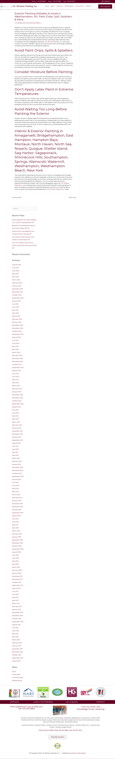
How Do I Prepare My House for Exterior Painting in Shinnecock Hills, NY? (24, 245)
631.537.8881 (57, 1)
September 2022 (18, 404)
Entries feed (16, 674)
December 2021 (17, 431)
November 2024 (17, 328)
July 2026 (15, 268)
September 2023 (18, 367)
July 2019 (15, 519)
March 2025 (16, 316)
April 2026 (15, 277)
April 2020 (15, 491)
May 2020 (15, 488)
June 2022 (15, 413)
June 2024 (15, 343)
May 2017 (15, 597)
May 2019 (15, 525)
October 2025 (16, 295)
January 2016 (16, 646)
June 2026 (15, 271)
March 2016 (16, 640)
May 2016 (15, 634)
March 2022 (16, 422)
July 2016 (15, 628)
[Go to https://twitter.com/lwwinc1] (9, 1)
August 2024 (16, 337)
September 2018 (17, 549)
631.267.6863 (42, 1)
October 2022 (17, 401)
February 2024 (17, 355)
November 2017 (17, 579)
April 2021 (15, 455)
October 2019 (16, 510)
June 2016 (15, 631)
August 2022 (16, 407)
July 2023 (15, 373)
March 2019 (16, 531)
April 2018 (15, 564)
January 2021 (16, 464)
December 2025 (17, 289)
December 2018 (17, 540)
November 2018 (17, 543)
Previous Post (16, 197)
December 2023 (17, 358)
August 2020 (16, 479)
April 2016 (15, 637)
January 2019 (16, 537)
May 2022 (15, 416)
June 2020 (15, 485)
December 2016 (17, 612)
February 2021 (17, 461)
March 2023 (16, 386)
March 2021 (16, 458)
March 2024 (16, 352)
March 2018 (16, 567)
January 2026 (16, 286)
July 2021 (15, 446)
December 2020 (17, 467)
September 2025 (17, 298)
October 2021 (16, 437)
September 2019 (17, 513)
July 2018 (15, 555)
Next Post (73, 197)
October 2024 (17, 331)
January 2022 (16, 428)
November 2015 (17, 652)
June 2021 (15, 449)
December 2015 (17, 649)
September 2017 (17, 585)
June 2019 (15, 522)
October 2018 (16, 546)
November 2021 (17, 434)
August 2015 (16, 661)
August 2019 (16, 516)
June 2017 (15, 594)
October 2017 (16, 582)
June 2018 (15, 558)
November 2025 (17, 292)
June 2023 (15, 376)
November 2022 (17, 398)
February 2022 (17, 425)
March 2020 (16, 494)
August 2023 (16, 370)
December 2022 (17, 395)
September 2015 (17, 658)
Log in (14, 671)
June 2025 (15, 307)
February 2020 (17, 497)
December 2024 (17, 325)
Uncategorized (20, 23)
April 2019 (15, 528)
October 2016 (16, 618)
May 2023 (15, 379)
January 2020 (16, 500)
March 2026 (16, 280)
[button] (105, 6)
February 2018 (17, 570)
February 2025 (17, 319)
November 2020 (17, 470)
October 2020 (17, 473)
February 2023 (17, 389)
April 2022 (15, 419)
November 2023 (17, 361)
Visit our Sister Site (90, 706)
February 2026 (17, 283)
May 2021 (15, 452)
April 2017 (15, 600)
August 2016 (16, 624)
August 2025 (16, 301)
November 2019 (17, 507)
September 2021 (17, 440)
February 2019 (17, 534)
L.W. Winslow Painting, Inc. (53, 42)
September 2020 (18, 476)
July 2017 (15, 591)
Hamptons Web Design (78, 753)
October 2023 (17, 364)
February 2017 (17, 606)
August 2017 (16, 588)
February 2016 (17, 643)
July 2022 (15, 410)
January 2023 (16, 392)
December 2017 (17, 576)
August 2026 (16, 265)
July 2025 (15, 304)
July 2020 (15, 482)
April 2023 (15, 382)
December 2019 (17, 503)
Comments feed (17, 677)
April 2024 (15, 349)
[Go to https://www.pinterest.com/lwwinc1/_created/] (11, 1)
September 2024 (18, 334)
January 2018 (16, 573)
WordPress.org (17, 680)
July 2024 (15, 340)
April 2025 (15, 313)
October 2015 (16, 655)
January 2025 (16, 322)
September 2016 (17, 621)
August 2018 (16, 552)
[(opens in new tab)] (28, 692)
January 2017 (16, 609)
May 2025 (15, 310)
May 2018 (15, 561)
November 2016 (17, 615)
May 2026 (15, 274)
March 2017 (16, 603)
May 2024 (15, 346)
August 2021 (16, 443)
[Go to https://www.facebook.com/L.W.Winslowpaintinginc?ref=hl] (6, 1)
